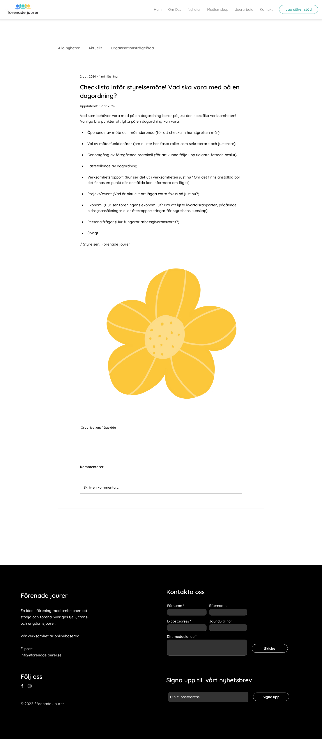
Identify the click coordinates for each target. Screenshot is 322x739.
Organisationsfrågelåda (132, 48)
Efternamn (217, 605)
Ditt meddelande (181, 636)
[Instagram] (29, 686)
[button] (244, 9)
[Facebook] (22, 686)
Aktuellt (95, 48)
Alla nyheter (69, 48)
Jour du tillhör (220, 621)
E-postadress (178, 621)
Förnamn (174, 605)
